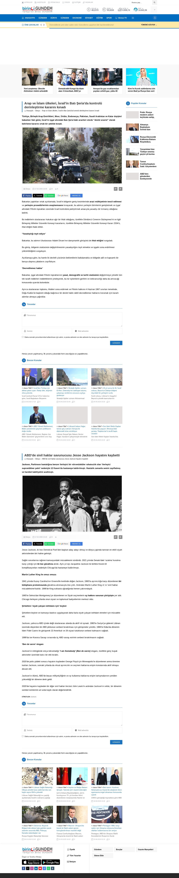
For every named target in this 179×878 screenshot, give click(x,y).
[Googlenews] (44, 868)
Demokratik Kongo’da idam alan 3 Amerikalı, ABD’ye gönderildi (71, 91)
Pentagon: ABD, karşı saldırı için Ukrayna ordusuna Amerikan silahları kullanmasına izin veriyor (106, 828)
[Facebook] (23, 868)
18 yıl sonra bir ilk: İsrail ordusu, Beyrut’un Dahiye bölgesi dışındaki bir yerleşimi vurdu (106, 390)
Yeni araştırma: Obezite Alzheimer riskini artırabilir (36, 90)
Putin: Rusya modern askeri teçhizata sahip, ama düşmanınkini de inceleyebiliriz (148, 117)
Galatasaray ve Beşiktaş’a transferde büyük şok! (68, 25)
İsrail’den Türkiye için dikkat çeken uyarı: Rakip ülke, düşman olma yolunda (37, 390)
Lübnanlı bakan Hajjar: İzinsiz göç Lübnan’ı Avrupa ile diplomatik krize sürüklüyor (71, 428)
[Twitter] (27, 868)
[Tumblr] (52, 868)
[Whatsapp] (48, 868)
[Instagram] (32, 868)
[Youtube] (40, 868)
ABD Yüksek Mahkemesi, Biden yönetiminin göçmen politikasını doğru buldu (37, 428)
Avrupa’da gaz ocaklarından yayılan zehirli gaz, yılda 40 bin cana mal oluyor (106, 91)
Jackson (33, 697)
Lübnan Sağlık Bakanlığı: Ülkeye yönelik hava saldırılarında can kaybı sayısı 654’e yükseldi (37, 789)
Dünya (37, 111)
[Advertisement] (89, 46)
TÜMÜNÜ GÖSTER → (149, 25)
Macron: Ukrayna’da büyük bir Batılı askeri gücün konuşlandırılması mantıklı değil (70, 828)
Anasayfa (29, 111)
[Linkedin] (36, 868)
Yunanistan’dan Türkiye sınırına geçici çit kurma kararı (147, 153)
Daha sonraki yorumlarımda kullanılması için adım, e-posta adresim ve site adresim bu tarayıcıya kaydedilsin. (67, 337)
